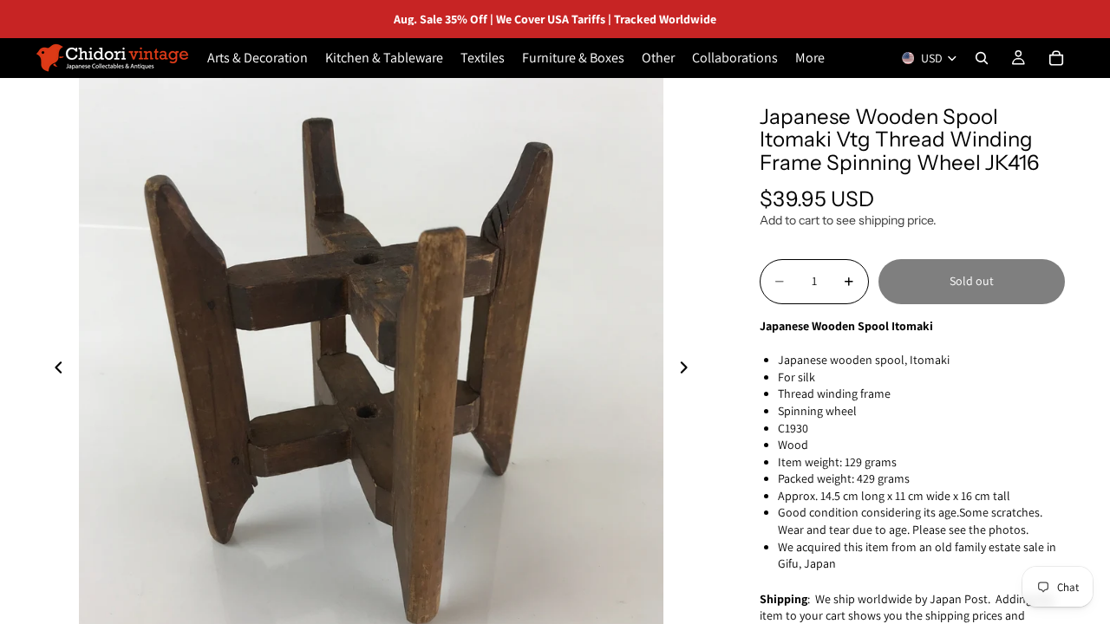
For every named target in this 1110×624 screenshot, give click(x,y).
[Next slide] (688, 370)
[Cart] (1056, 58)
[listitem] (810, 58)
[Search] (982, 58)
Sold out (972, 281)
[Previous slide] (54, 370)
